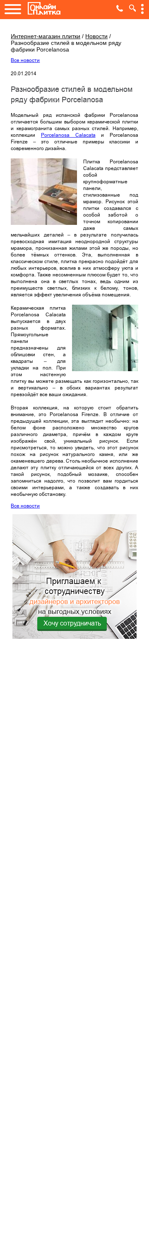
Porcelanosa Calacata (68, 135)
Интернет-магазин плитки (45, 36)
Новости (96, 36)
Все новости (25, 60)
